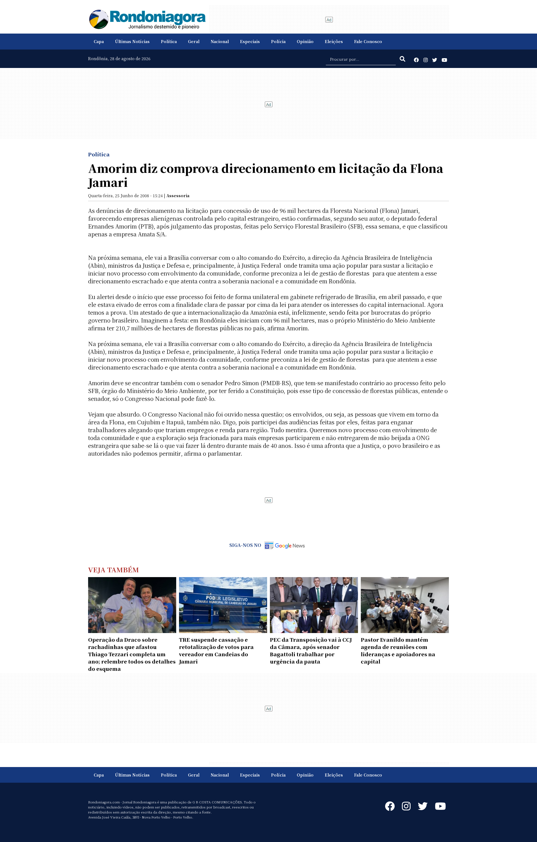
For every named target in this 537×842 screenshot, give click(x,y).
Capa (99, 41)
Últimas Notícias (132, 41)
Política (169, 41)
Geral (193, 41)
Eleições (334, 41)
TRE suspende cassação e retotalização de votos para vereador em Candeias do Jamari (216, 650)
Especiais (250, 41)
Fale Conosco (368, 41)
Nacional (220, 41)
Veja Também (113, 569)
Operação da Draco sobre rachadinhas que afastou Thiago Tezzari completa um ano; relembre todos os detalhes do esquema (132, 654)
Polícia (278, 41)
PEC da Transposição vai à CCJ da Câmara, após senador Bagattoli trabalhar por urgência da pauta (311, 650)
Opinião (305, 41)
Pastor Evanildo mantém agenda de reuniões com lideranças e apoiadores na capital (398, 650)
